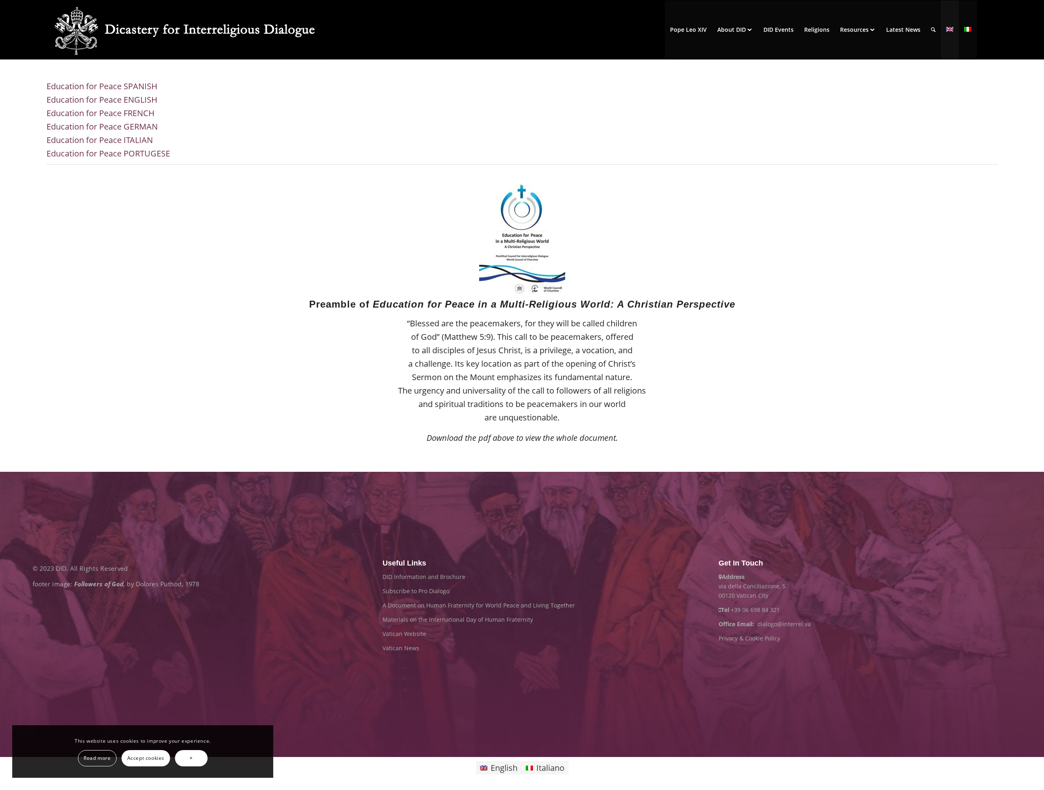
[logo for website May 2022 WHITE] (189, 29)
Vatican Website (404, 634)
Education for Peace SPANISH (101, 86)
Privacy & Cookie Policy (749, 638)
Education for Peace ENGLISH (101, 99)
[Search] (933, 29)
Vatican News (401, 648)
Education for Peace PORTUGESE (108, 153)
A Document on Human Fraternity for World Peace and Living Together (479, 605)
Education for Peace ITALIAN (99, 139)
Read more (97, 758)
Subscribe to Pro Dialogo (416, 591)
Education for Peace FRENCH (100, 113)
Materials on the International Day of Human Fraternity (458, 619)
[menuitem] (688, 29)
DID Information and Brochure (424, 577)
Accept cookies (145, 758)
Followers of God (99, 583)
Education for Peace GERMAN (102, 126)
